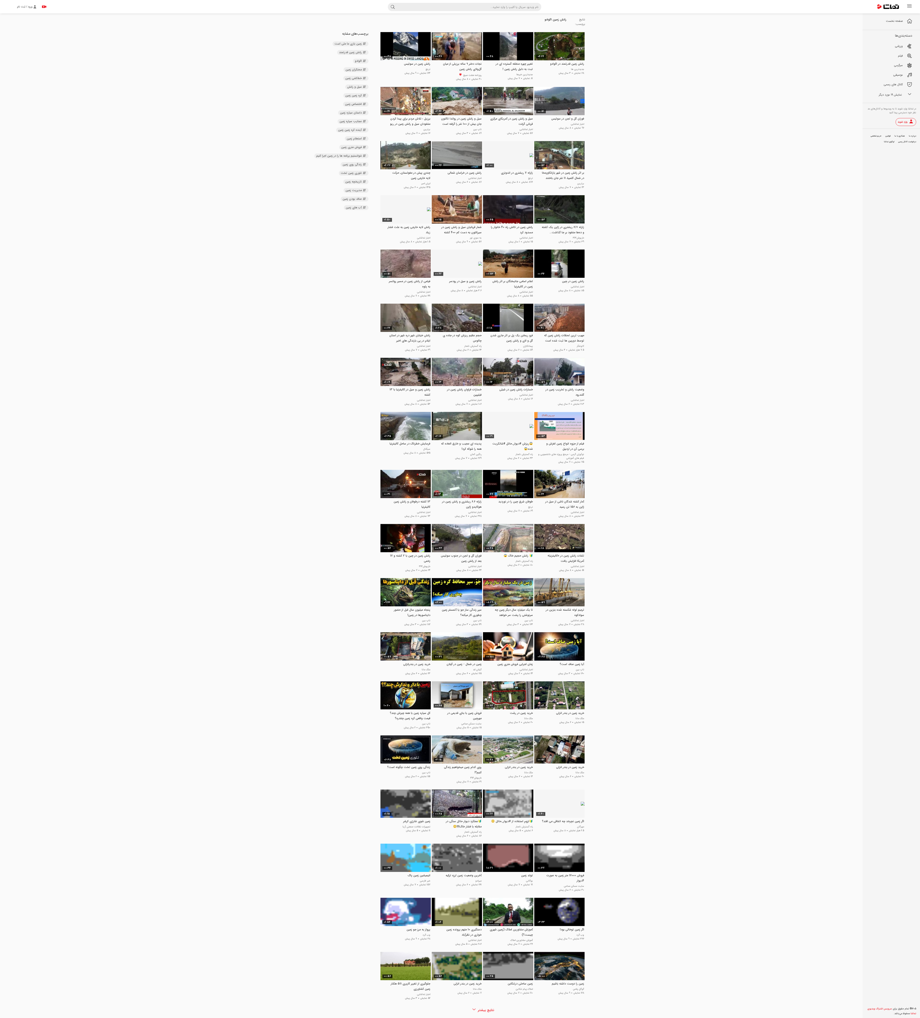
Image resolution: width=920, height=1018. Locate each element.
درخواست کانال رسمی (907, 141)
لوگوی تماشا (889, 141)
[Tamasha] (888, 7)
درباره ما (912, 136)
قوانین (888, 136)
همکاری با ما (899, 136)
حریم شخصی (876, 136)
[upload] (44, 7)
